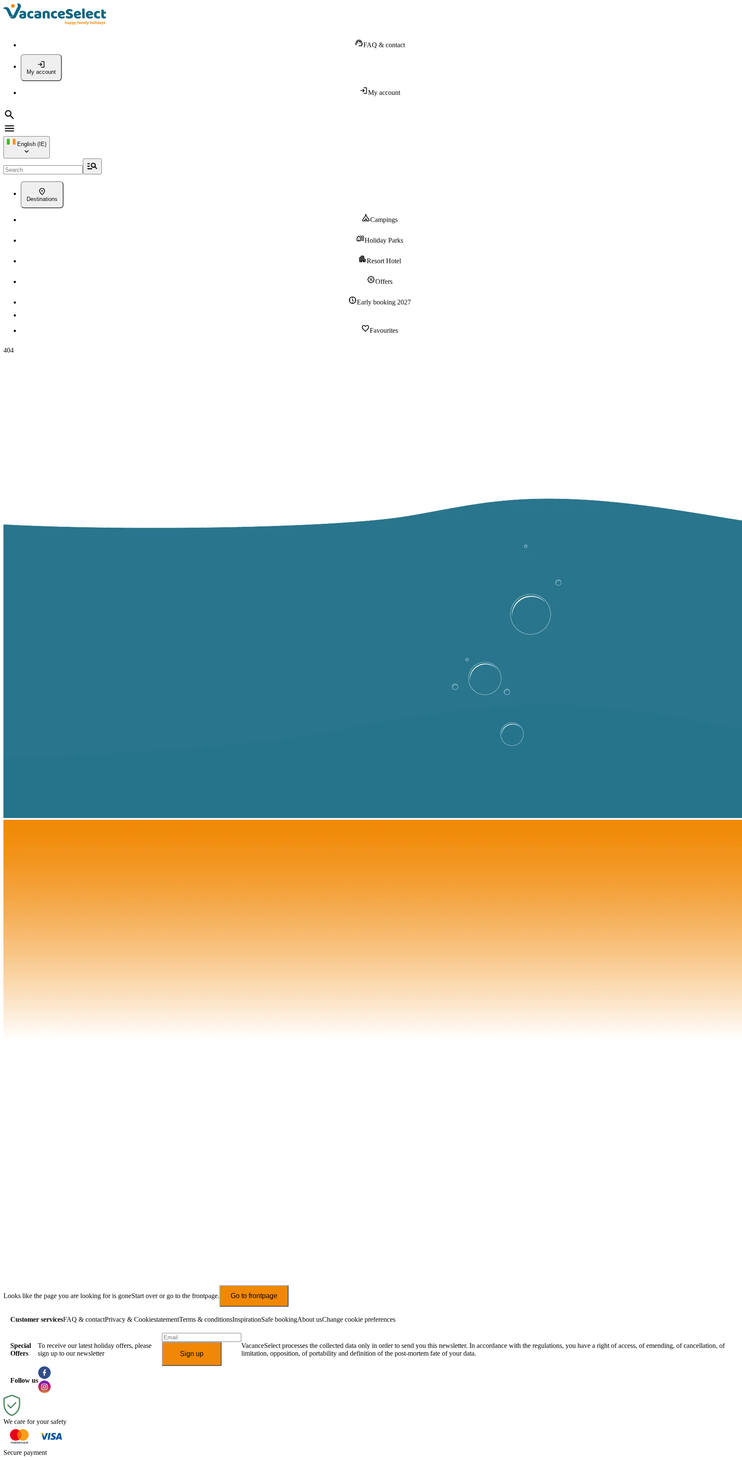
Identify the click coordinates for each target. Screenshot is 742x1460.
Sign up (192, 1353)
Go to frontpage (254, 1295)
